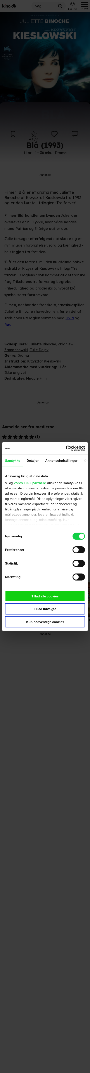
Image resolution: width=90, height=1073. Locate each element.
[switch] (79, 549)
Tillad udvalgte (45, 609)
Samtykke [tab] (12, 460)
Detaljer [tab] (33, 460)
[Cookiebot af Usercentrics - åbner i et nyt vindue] (66, 448)
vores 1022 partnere (30, 483)
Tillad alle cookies (45, 596)
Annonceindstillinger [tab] (61, 460)
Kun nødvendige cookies (45, 622)
